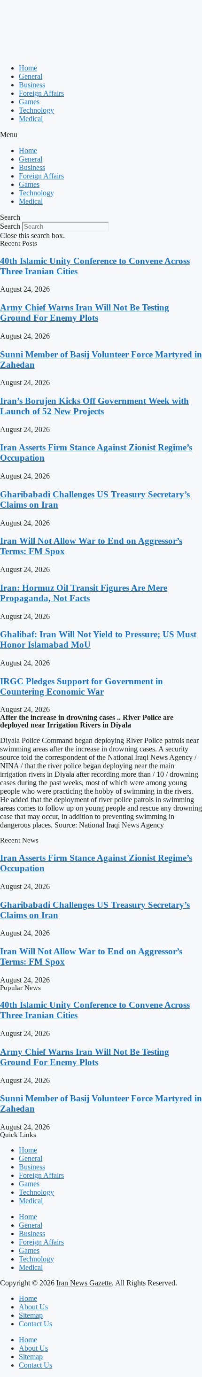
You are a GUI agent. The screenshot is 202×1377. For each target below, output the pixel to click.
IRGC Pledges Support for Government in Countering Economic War (81, 686)
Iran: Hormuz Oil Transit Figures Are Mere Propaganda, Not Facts (83, 593)
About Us (33, 1307)
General (30, 76)
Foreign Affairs (41, 93)
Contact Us (35, 1324)
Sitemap (31, 1315)
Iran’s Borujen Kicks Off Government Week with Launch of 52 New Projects (94, 406)
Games (29, 102)
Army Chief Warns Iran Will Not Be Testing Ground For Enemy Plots (84, 312)
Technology (36, 110)
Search (10, 226)
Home (28, 68)
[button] (101, 135)
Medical (31, 119)
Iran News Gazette (84, 1283)
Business (32, 85)
